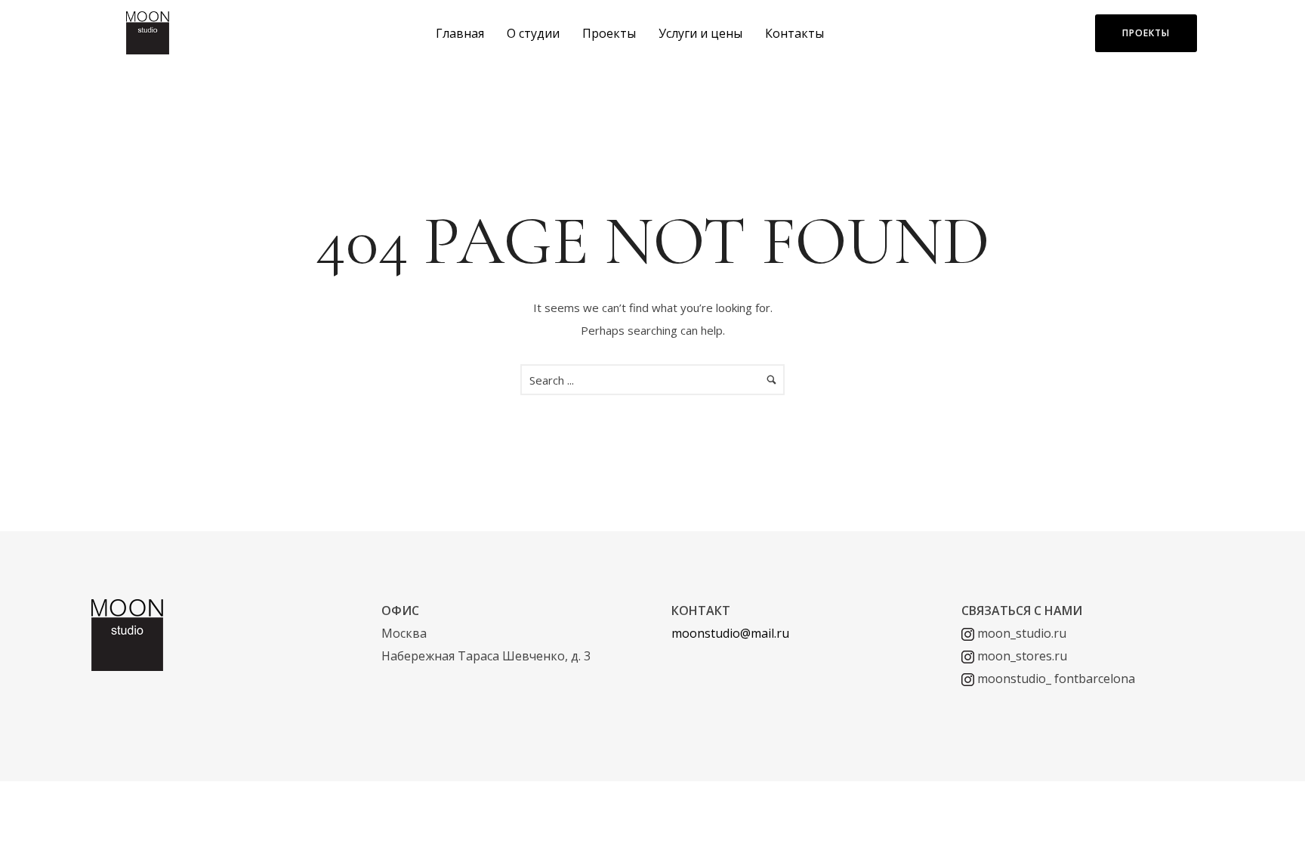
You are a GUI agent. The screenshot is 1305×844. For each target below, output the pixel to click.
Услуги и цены (700, 33)
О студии (533, 33)
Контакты (794, 33)
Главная (460, 33)
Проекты (609, 33)
